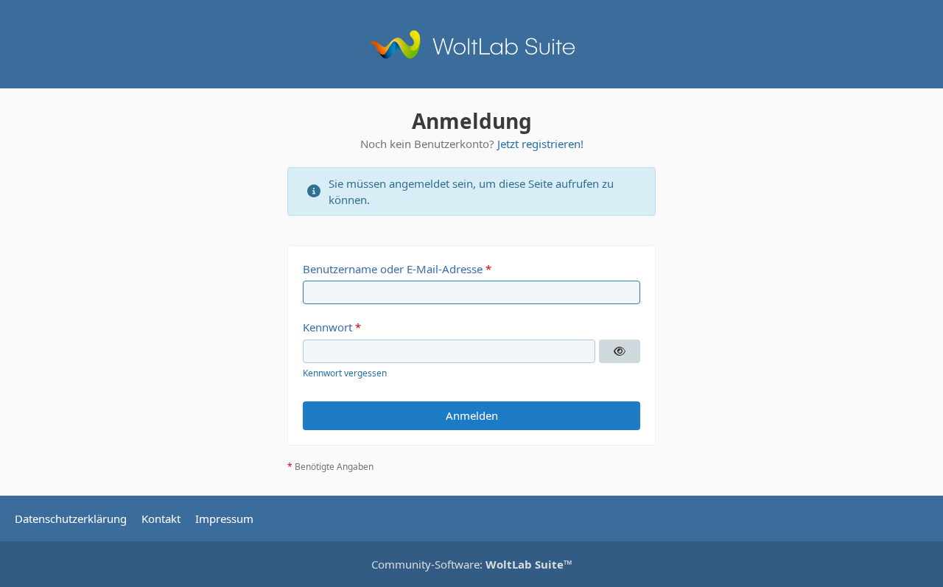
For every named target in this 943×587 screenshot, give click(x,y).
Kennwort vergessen (345, 373)
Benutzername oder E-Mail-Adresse (393, 268)
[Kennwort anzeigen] (619, 351)
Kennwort (327, 327)
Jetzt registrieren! (540, 143)
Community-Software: (471, 564)
